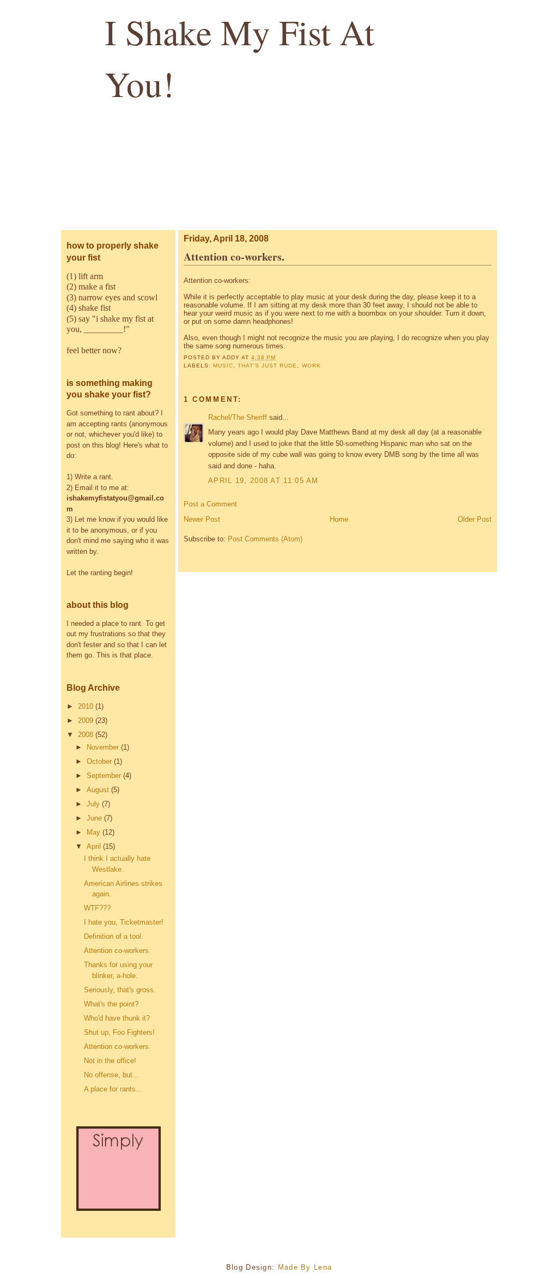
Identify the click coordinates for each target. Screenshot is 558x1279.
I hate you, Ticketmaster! (123, 922)
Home (339, 519)
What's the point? (111, 1004)
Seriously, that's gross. (120, 990)
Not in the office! (110, 1061)
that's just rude (267, 366)
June (95, 818)
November (104, 747)
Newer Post (202, 519)
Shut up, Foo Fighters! (119, 1032)
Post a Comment (210, 504)
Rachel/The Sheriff (237, 417)
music (223, 366)
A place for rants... (113, 1089)
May (94, 832)
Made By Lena (305, 1267)
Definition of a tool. (113, 936)
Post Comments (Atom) (265, 539)
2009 (86, 720)
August (99, 790)
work (311, 366)
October (100, 761)
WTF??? (97, 908)
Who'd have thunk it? (117, 1018)
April (95, 846)
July (94, 804)
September (105, 775)
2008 (86, 735)
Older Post (475, 519)
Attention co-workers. (117, 950)
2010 (86, 706)
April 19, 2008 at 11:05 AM (263, 480)
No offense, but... (111, 1075)
